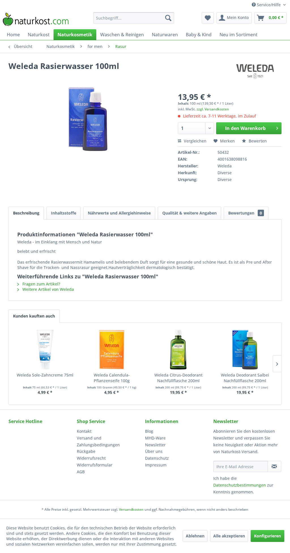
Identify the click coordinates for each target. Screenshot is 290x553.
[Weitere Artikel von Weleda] (255, 71)
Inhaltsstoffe (63, 213)
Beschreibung (26, 213)
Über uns (154, 451)
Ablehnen (195, 536)
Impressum (156, 465)
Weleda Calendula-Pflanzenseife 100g (112, 377)
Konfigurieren (267, 536)
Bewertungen (245, 213)
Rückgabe (86, 451)
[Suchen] (168, 18)
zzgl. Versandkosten (213, 109)
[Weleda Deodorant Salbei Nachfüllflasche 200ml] (245, 349)
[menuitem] (133, 18)
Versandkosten (131, 509)
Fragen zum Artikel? (40, 284)
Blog (149, 431)
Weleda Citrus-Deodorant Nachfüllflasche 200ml (178, 377)
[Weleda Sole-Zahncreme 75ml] (45, 349)
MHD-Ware (155, 438)
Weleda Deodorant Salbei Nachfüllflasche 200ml (245, 377)
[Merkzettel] (208, 18)
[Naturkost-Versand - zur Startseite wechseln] (36, 19)
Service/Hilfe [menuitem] (269, 4)
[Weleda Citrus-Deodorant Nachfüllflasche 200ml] (178, 349)
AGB (81, 471)
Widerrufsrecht (91, 458)
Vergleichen (194, 141)
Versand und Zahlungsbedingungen (98, 441)
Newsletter (155, 444)
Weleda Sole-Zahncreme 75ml (45, 375)
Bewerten (257, 141)
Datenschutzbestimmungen (239, 485)
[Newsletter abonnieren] (274, 466)
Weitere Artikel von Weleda (47, 289)
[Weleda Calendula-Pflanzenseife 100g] (112, 349)
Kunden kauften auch (34, 316)
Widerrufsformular (94, 465)
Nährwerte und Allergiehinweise (119, 213)
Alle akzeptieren (229, 536)
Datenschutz (157, 458)
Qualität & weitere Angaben (189, 213)
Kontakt (84, 431)
